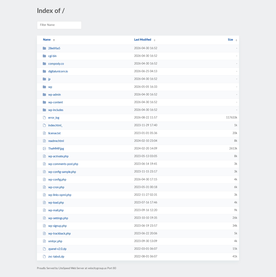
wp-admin (54, 94)
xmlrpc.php (55, 241)
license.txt (54, 133)
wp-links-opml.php (59, 195)
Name (47, 39)
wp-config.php (57, 179)
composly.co (56, 63)
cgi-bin (52, 56)
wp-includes (55, 110)
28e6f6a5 (54, 48)
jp (49, 79)
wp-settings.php (58, 218)
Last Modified (142, 39)
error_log (53, 117)
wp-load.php (56, 202)
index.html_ (55, 125)
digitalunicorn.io (58, 71)
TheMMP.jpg (56, 148)
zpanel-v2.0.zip (57, 249)
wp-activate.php (58, 156)
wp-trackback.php (59, 233)
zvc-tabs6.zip (56, 256)
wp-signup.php (57, 226)
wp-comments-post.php (63, 164)
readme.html (56, 141)
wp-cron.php (56, 187)
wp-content (55, 102)
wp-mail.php (56, 210)
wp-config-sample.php (62, 171)
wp (50, 87)
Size (230, 39)
